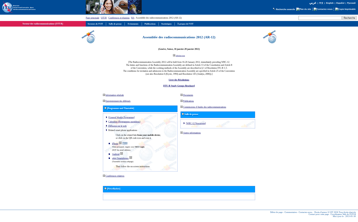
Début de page (276, 212)
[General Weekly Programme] (121, 117)
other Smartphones (120, 158)
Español (340, 3)
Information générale (115, 95)
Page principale (92, 18)
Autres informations (192, 133)
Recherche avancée (285, 9)
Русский (351, 3)
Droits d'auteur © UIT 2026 (326, 212)
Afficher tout (180, 56)
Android (116, 154)
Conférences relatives (115, 176)
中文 (321, 3)
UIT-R (104, 18)
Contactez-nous (305, 212)
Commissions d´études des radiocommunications (204, 107)
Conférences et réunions (119, 18)
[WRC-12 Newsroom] (196, 123)
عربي (312, 2)
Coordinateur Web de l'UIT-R (343, 214)
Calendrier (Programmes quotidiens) (124, 121)
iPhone (115, 143)
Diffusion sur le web (117, 126)
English (330, 3)
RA (132, 18)
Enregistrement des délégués (118, 101)
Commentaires (291, 212)
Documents (188, 95)
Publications (188, 101)
